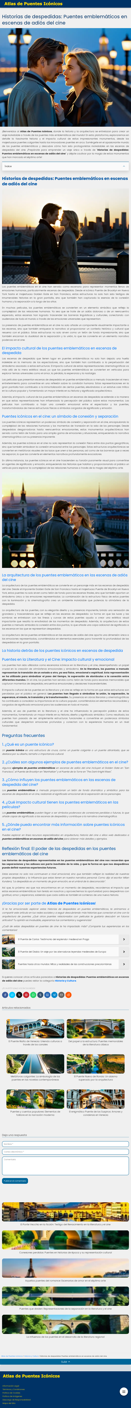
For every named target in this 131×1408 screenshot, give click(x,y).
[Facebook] (5, 995)
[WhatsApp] (33, 995)
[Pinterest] (26, 995)
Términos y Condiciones (14, 1389)
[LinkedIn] (47, 995)
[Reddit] (68, 995)
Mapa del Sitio (9, 1403)
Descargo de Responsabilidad (17, 1400)
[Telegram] (54, 995)
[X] (19, 995)
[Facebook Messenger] (12, 995)
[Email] (61, 995)
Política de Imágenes (12, 1396)
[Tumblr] (40, 995)
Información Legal (11, 1386)
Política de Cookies (11, 1393)
